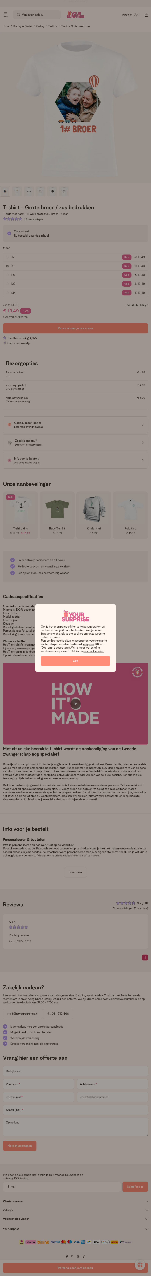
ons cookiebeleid (93, 651)
